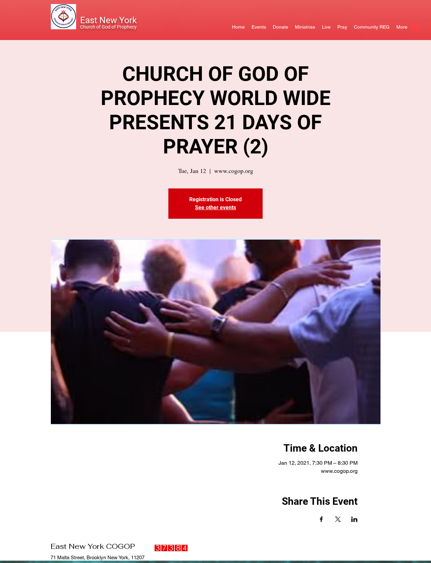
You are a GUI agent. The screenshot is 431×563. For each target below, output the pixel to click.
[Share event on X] (338, 519)
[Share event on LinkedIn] (354, 519)
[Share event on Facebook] (321, 519)
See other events (215, 207)
